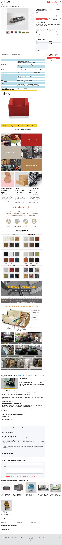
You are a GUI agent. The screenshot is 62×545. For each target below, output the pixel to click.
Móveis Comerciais (48, 520)
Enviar (8, 476)
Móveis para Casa (3, 522)
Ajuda (51, 4)
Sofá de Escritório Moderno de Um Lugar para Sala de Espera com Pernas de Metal (6, 512)
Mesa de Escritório (18, 520)
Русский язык (36, 537)
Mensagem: (4, 468)
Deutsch (26, 537)
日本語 (16, 537)
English (6, 537)
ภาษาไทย (52, 537)
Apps (54, 4)
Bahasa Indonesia (31, 538)
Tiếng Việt (59, 537)
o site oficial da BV (22, 375)
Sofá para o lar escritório (4, 520)
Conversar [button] (55, 19)
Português (29, 537)
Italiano (32, 537)
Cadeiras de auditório (34, 522)
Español (22, 537)
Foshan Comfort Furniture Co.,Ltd (43, 12)
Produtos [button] (15, 1)
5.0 (50, 55)
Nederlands (46, 537)
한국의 (40, 537)
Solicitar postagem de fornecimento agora (29, 476)
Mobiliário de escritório (19, 522)
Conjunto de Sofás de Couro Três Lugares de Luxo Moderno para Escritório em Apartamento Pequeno (6, 495)
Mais (1, 532)
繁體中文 (13, 537)
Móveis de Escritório (9, 6)
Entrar (60, 2)
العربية (43, 537)
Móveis (4, 6)
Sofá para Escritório (16, 6)
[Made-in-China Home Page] (6, 2)
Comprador (45, 4)
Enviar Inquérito (42, 19)
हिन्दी (49, 537)
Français (19, 537)
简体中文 (9, 537)
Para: (5, 466)
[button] (45, 1)
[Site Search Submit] (48, 2)
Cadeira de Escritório (34, 520)
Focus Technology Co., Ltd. (29, 540)
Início (1, 6)
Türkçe (55, 537)
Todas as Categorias (5, 4)
